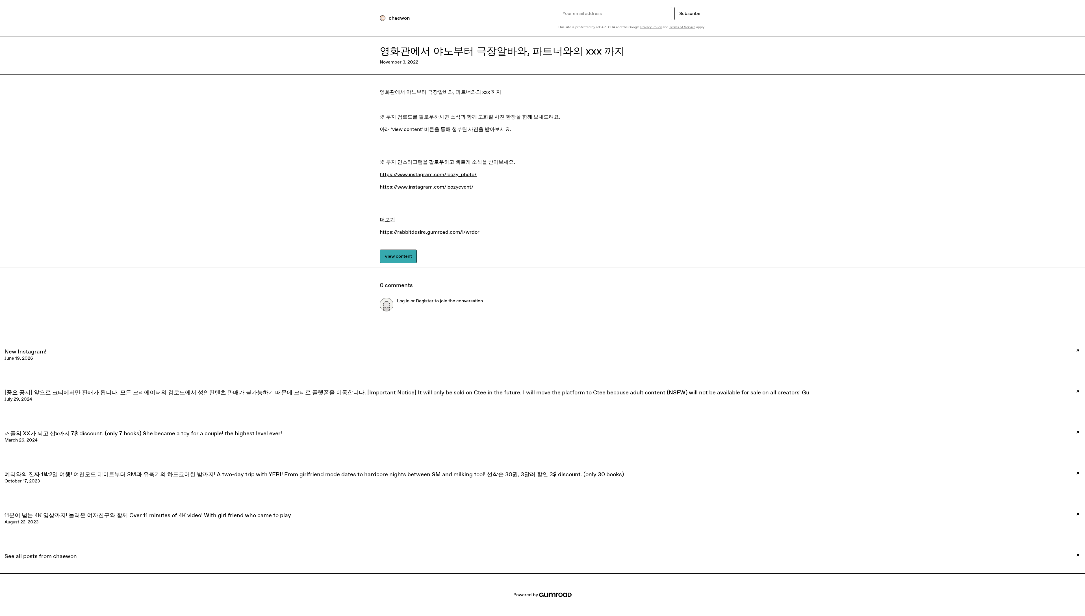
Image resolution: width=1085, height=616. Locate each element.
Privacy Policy (651, 27)
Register (424, 300)
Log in (403, 300)
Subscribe (689, 13)
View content (398, 256)
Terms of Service (682, 27)
